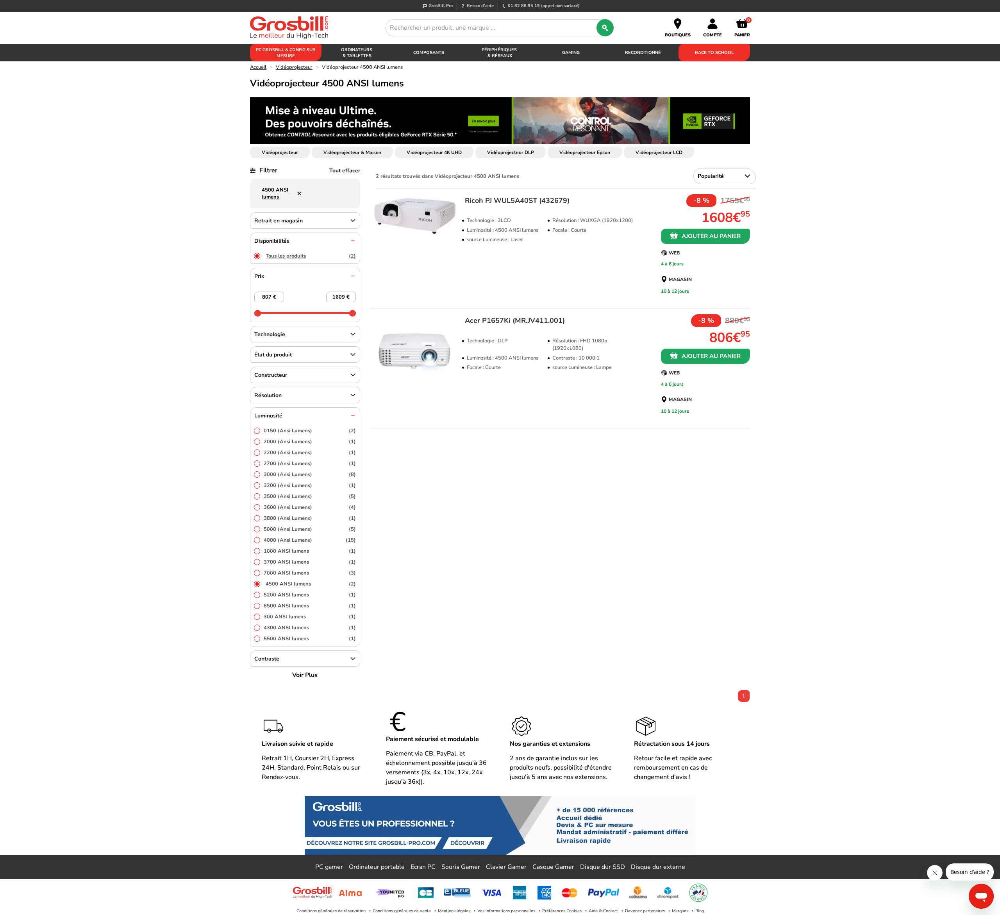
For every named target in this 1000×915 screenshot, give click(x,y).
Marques (680, 911)
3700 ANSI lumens (310, 562)
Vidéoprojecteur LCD (659, 152)
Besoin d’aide (480, 6)
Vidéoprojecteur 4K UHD (434, 152)
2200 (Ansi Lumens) (310, 452)
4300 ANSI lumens (310, 627)
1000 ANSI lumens (310, 551)
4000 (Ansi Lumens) (310, 540)
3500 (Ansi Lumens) (310, 496)
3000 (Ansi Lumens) (310, 474)
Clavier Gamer (506, 867)
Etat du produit (273, 354)
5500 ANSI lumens (310, 638)
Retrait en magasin (278, 220)
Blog (699, 911)
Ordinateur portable (377, 867)
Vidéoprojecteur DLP (510, 152)
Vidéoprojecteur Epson (584, 152)
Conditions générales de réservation (331, 911)
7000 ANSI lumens (310, 573)
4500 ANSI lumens (311, 583)
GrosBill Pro (441, 6)
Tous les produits (311, 256)
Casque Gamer (553, 867)
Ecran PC (423, 867)
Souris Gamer (460, 867)
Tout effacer (344, 170)
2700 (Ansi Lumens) (310, 463)
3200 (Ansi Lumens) (310, 485)
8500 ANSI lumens (310, 605)
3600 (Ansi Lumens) (310, 507)
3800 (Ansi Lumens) (310, 518)
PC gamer (329, 867)
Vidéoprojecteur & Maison (352, 152)
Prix (259, 276)
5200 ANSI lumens (310, 594)
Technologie (269, 334)
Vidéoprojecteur (294, 67)
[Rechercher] (605, 27)
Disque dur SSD (602, 867)
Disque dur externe (658, 867)
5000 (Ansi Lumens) (310, 529)
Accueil (258, 67)
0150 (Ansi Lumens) (310, 430)
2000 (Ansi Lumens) (310, 441)
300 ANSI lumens (310, 616)
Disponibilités (271, 241)
